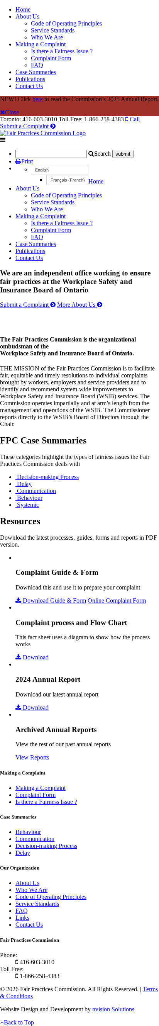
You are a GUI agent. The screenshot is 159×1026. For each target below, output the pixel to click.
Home (22, 9)
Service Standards (52, 30)
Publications (30, 79)
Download (35, 657)
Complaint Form (51, 58)
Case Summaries (35, 72)
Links (22, 917)
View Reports (32, 757)
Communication (34, 839)
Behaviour (28, 832)
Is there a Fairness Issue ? (62, 51)
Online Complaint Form (117, 600)
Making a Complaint (40, 44)
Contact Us (29, 86)
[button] (59, 170)
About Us (27, 16)
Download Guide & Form (53, 600)
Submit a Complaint (25, 126)
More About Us (77, 304)
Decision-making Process (46, 846)
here (37, 99)
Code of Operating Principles (66, 23)
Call (134, 119)
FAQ (37, 65)
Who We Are (47, 37)
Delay (22, 852)
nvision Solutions (113, 1009)
